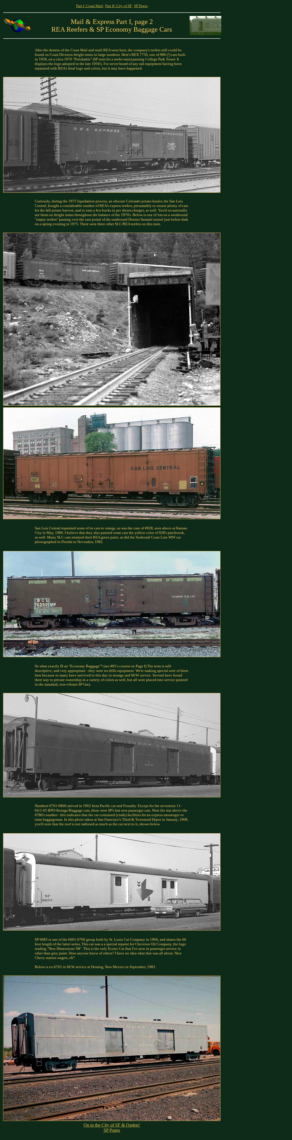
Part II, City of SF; (119, 6)
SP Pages (141, 6)
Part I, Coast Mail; (90, 6)
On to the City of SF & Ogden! (112, 1125)
